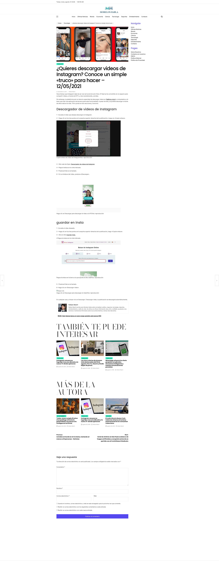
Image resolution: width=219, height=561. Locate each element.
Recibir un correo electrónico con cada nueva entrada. (75, 510)
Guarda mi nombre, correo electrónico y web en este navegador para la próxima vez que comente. (89, 503)
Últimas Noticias (82, 16)
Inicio (73, 16)
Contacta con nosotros (138, 54)
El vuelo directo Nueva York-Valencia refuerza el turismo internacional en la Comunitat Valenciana (116, 420)
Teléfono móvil (110, 99)
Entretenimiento (134, 16)
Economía (99, 16)
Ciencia (107, 16)
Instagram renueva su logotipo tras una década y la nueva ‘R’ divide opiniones (67, 362)
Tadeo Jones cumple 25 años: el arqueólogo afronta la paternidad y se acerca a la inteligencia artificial (67, 420)
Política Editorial (136, 58)
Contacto (144, 16)
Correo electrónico (63, 496)
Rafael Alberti (72, 91)
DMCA (133, 56)
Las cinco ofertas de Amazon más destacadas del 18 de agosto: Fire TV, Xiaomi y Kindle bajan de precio (92, 362)
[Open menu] (57, 16)
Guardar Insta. (71, 235)
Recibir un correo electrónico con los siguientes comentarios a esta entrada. (82, 507)
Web (95, 496)
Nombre (59, 488)
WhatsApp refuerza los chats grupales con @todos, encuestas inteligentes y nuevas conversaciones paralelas (116, 363)
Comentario (60, 467)
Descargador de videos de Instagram (83, 164)
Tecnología (115, 16)
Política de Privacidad (138, 60)
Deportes (124, 16)
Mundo (92, 16)
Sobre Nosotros (136, 52)
